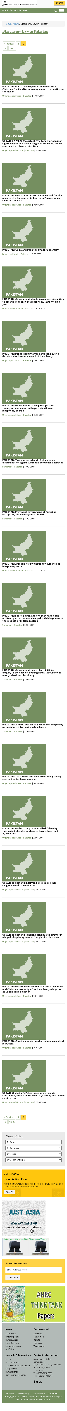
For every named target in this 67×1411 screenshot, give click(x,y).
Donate (37, 1340)
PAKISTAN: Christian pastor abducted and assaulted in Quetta (33, 1042)
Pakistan (27, 95)
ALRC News (10, 1349)
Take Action (39, 1336)
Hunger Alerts (11, 1340)
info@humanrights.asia (16, 10)
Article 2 (9, 1359)
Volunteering (39, 1346)
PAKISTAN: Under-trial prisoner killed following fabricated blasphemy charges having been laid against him (30, 831)
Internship (38, 1343)
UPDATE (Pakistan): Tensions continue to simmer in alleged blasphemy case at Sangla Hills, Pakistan (32, 936)
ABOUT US (53, 1393)
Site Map (10, 1393)
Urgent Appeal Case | (12, 95)
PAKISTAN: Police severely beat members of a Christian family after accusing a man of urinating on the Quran (33, 89)
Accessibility (23, 1393)
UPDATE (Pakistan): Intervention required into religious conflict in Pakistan (29, 884)
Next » (12, 48)
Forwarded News (13, 1346)
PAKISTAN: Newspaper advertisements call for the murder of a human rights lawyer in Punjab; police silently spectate (32, 198)
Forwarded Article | (11, 254)
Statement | (8, 466)
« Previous (9, 43)
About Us (38, 1333)
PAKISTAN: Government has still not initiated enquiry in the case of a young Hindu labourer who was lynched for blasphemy (31, 673)
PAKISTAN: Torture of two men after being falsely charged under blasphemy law (31, 778)
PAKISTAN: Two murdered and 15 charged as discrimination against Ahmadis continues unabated (32, 461)
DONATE (59, 3)
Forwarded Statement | (13, 308)
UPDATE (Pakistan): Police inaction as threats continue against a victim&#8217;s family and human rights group (33, 1095)
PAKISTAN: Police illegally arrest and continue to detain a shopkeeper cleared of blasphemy (30, 355)
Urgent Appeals (12, 1336)
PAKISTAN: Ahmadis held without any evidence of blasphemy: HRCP (31, 565)
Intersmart (46, 1399)
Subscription (39, 1393)
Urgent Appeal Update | (13, 150)
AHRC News (10, 1333)
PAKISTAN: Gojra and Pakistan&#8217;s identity (30, 249)
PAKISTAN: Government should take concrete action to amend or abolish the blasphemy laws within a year (33, 301)
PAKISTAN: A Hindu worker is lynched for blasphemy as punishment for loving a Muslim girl (32, 726)
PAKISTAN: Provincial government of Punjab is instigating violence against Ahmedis (29, 513)
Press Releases (12, 1343)
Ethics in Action (12, 1362)
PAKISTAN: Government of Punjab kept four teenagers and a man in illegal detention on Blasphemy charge (28, 408)
